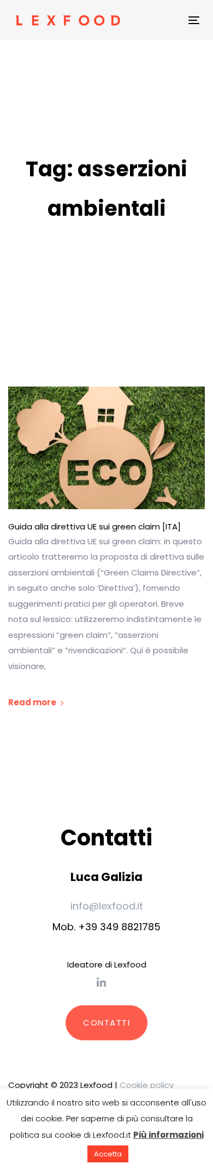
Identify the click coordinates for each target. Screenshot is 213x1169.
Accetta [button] (108, 1154)
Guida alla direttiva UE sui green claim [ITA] (94, 527)
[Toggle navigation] (155, 20)
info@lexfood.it (106, 906)
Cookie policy (147, 1085)
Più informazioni (168, 1135)
